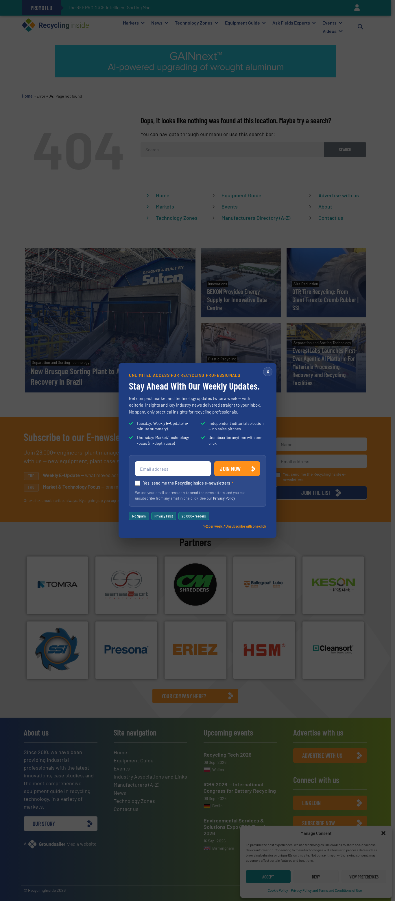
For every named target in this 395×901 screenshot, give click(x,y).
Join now (230, 468)
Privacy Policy (224, 498)
